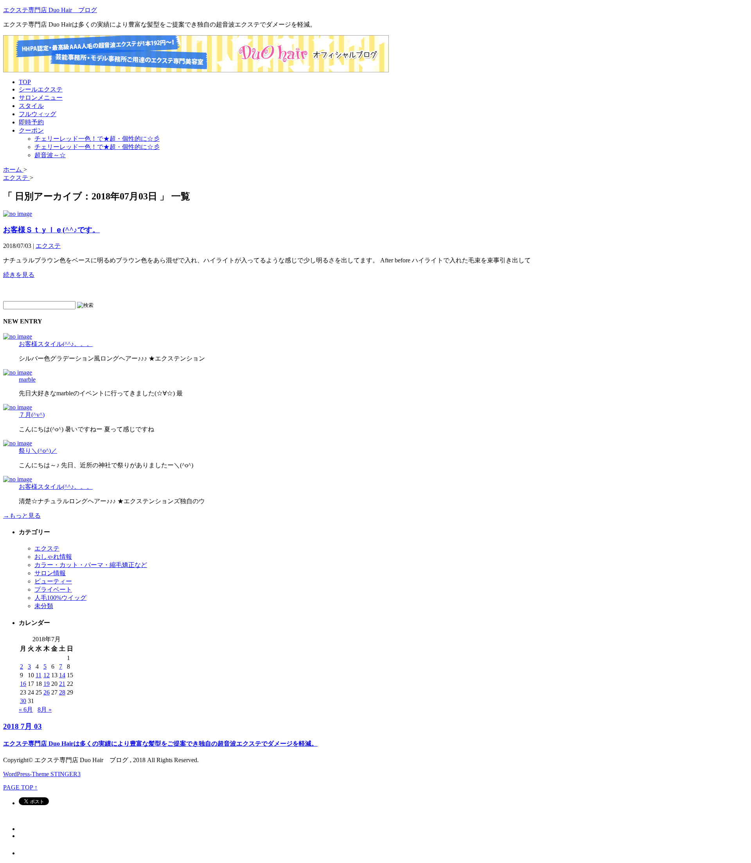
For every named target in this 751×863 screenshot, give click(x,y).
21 (62, 683)
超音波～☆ (50, 155)
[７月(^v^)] (17, 407)
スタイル (31, 105)
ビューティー (53, 581)
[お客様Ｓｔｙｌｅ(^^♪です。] (17, 213)
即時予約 (31, 122)
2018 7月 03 (22, 726)
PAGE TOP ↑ (20, 787)
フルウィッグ (37, 114)
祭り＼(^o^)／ (38, 450)
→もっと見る (22, 515)
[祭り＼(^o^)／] (17, 443)
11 (38, 675)
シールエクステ (41, 89)
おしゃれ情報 (53, 556)
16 (23, 683)
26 (46, 692)
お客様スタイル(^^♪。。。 (56, 344)
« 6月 (26, 709)
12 (46, 675)
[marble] (17, 372)
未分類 (43, 606)
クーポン (31, 130)
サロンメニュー (41, 97)
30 (23, 701)
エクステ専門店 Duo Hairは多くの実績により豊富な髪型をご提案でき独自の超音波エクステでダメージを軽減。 (160, 743)
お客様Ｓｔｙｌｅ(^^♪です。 (51, 230)
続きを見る (18, 274)
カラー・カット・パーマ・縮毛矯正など (90, 565)
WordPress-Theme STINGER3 (42, 774)
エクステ (48, 245)
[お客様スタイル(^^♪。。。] (17, 336)
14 (62, 675)
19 (46, 683)
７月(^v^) (32, 414)
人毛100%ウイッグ (60, 597)
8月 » (45, 709)
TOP (25, 82)
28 (62, 692)
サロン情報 (50, 573)
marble (27, 379)
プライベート (53, 589)
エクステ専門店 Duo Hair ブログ (50, 10)
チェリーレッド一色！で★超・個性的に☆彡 (97, 138)
